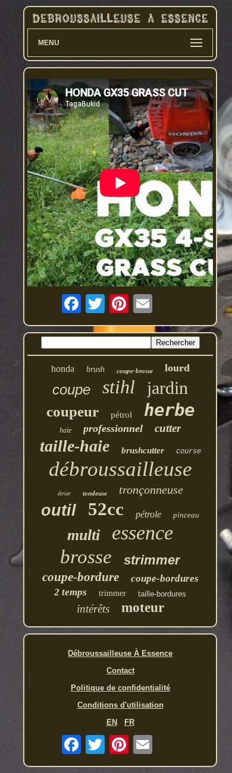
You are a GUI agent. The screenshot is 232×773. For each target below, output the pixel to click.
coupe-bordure (80, 577)
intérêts (93, 608)
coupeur (72, 411)
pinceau (186, 514)
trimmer (112, 593)
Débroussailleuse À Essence (120, 653)
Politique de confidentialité (120, 687)
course (188, 451)
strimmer (152, 560)
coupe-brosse (135, 370)
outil (58, 510)
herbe (169, 410)
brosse (86, 556)
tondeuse (95, 493)
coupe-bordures (165, 578)
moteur (142, 607)
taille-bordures (162, 593)
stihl (118, 386)
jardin (167, 387)
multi (83, 535)
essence (142, 533)
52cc (106, 508)
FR (129, 722)
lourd (177, 368)
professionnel (113, 428)
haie (65, 430)
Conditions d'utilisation (120, 705)
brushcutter (142, 450)
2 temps (70, 592)
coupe (71, 389)
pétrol (121, 414)
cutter (168, 428)
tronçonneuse (151, 489)
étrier (64, 493)
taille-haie (74, 446)
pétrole (148, 514)
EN (111, 722)
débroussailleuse (120, 469)
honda (62, 369)
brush (95, 369)
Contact (120, 670)
